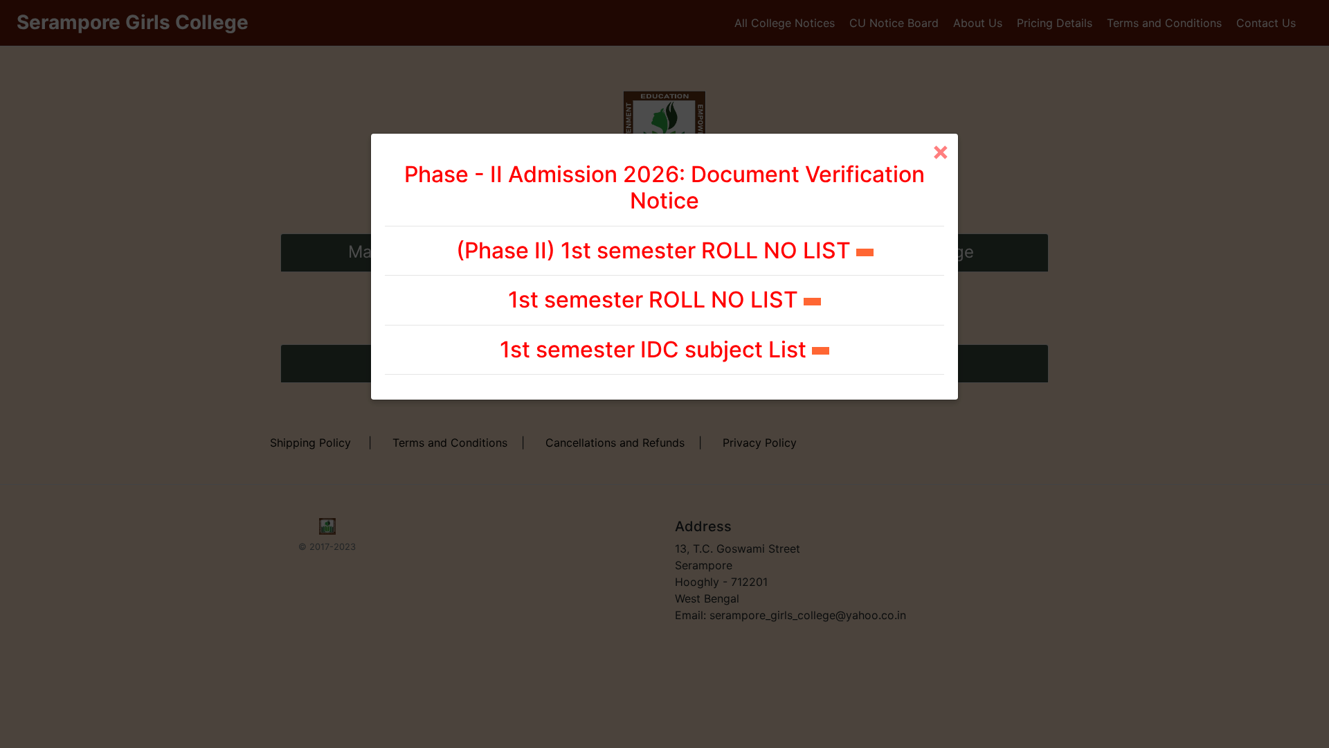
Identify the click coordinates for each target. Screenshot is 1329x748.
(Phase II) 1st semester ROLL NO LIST (656, 250)
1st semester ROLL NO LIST (656, 299)
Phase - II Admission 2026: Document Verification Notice (664, 187)
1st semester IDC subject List (656, 349)
